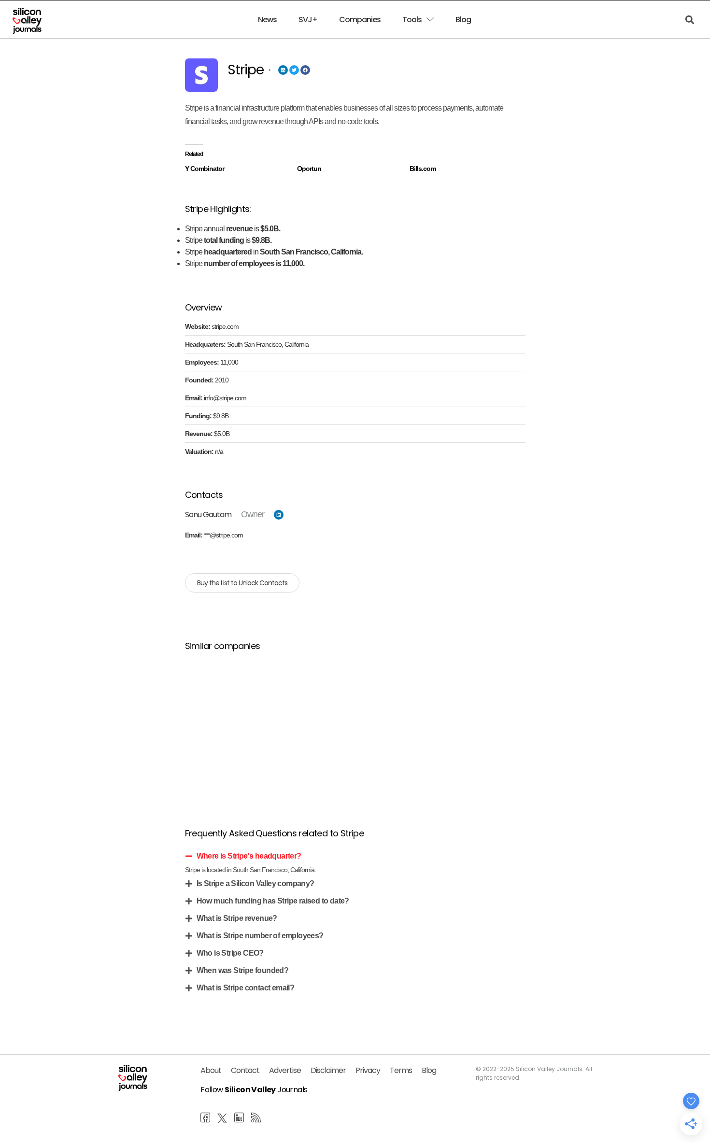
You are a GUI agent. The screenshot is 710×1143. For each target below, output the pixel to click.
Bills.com (423, 168)
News (267, 20)
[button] (355, 856)
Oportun (309, 168)
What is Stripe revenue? (237, 918)
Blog (463, 20)
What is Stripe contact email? (246, 988)
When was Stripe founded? (243, 970)
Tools (412, 20)
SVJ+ (307, 20)
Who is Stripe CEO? (230, 953)
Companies (360, 20)
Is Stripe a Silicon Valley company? (255, 883)
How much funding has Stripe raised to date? (273, 901)
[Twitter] (294, 70)
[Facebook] (305, 70)
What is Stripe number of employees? (260, 935)
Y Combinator (204, 168)
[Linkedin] (283, 70)
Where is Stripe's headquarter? (249, 856)
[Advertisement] (355, 727)
